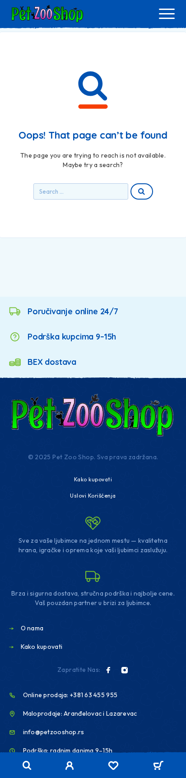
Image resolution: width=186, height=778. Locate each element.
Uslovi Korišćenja (93, 495)
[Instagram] (124, 670)
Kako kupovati (93, 479)
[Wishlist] (113, 767)
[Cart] (158, 766)
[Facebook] (108, 670)
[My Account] (69, 767)
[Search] (27, 765)
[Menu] (166, 13)
